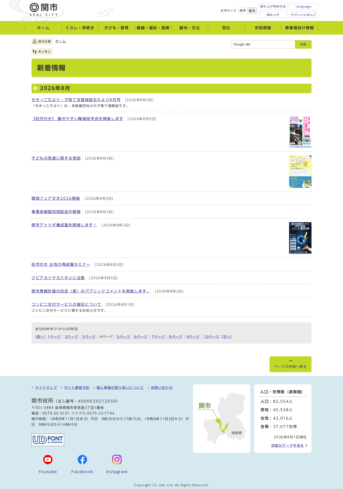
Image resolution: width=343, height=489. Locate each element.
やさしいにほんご (303, 14)
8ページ (175, 336)
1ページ (54, 336)
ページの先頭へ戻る (290, 366)
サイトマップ (46, 387)
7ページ (158, 336)
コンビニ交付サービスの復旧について (66, 304)
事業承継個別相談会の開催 (56, 212)
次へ (226, 336)
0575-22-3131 (56, 413)
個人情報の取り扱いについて (120, 387)
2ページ (71, 336)
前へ (40, 336)
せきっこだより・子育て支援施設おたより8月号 (76, 100)
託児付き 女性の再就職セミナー (61, 264)
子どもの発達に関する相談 (56, 158)
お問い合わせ (162, 387)
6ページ (140, 336)
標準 (243, 10)
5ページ (123, 336)
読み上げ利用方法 (273, 6)
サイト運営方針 (77, 387)
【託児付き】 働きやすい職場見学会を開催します (77, 119)
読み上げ (273, 14)
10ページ (212, 336)
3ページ (88, 336)
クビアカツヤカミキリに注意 (58, 278)
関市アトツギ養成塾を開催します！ (64, 225)
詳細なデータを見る (287, 445)
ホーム (60, 41)
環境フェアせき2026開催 (56, 198)
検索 (303, 44)
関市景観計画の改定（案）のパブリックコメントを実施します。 (91, 291)
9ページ (193, 336)
